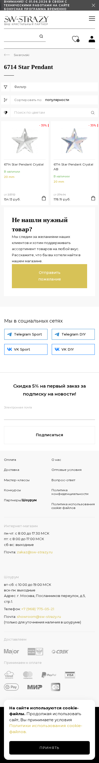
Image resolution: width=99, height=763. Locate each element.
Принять (49, 748)
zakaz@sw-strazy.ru (35, 552)
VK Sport (22, 349)
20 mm (9, 177)
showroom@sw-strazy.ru (39, 616)
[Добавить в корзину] (44, 198)
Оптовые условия (66, 470)
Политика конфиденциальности (69, 492)
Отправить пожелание (49, 276)
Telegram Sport (28, 334)
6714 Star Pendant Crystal (24, 164)
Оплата (10, 460)
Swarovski (21, 55)
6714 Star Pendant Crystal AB (73, 166)
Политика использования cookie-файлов (73, 506)
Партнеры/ (20, 500)
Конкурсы (12, 490)
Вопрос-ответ (63, 480)
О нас (56, 460)
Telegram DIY (74, 334)
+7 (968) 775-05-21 (37, 609)
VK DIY (68, 349)
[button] (56, 112)
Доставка (11, 470)
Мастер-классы (17, 480)
